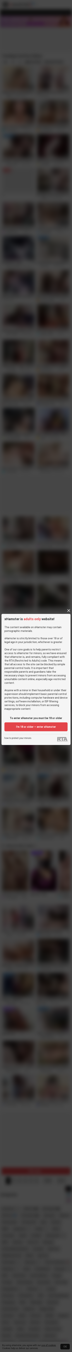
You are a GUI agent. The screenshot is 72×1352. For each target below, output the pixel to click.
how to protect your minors (17, 738)
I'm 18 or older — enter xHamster (36, 726)
